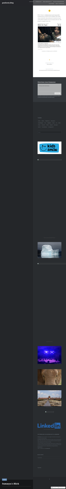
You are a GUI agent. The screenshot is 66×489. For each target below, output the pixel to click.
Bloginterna (47, 120)
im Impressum (47, 448)
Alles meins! (51, 3)
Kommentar (57, 93)
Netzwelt (43, 124)
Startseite (31, 1)
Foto (45, 122)
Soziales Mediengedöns (58, 1)
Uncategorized (50, 126)
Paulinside (39, 467)
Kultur (59, 122)
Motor (39, 124)
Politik (47, 124)
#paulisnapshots (47, 1)
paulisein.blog (8, 3)
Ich (56, 122)
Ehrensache (38, 1)
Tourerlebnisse (44, 126)
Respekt (51, 124)
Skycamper (56, 124)
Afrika (39, 120)
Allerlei (4, 479)
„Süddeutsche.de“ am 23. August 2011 (52, 15)
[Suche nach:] (49, 132)
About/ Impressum (60, 3)
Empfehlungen (40, 122)
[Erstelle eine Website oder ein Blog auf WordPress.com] (49, 479)
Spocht (39, 126)
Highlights (49, 122)
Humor (53, 122)
